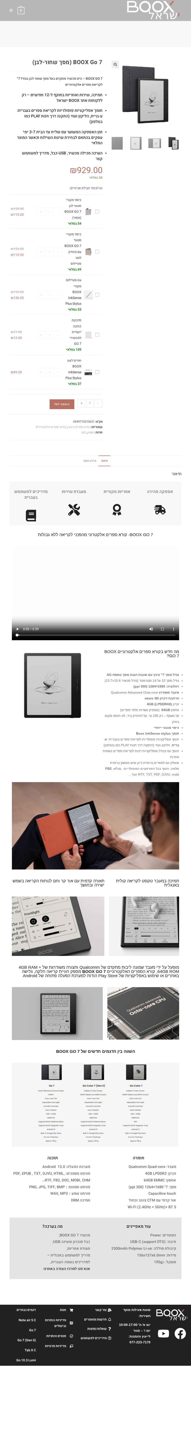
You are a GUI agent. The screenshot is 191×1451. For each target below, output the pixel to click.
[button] (115, 64)
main (91, 432)
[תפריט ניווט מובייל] (13, 10)
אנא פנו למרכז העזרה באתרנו (67, 1269)
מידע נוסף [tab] (89, 461)
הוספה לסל (62, 404)
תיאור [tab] (104, 461)
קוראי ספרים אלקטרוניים (51, 427)
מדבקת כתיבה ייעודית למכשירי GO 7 (75, 332)
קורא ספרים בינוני (79, 427)
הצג (84, 432)
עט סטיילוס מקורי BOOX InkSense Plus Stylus (73, 292)
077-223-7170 (140, 1342)
